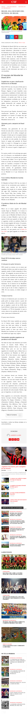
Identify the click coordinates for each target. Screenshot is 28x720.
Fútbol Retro (6, 571)
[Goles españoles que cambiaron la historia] (14, 634)
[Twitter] (12, 37)
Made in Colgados (7, 464)
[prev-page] (2, 712)
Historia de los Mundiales (16, 511)
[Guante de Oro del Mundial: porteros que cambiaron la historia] (5, 537)
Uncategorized (11, 6)
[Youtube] (18, 439)
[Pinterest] (16, 37)
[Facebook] (7, 37)
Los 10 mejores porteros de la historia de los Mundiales (17, 672)
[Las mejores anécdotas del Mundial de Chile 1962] (5, 704)
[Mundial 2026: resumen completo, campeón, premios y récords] (5, 514)
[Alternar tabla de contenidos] (19, 415)
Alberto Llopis (22, 42)
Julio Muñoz (3, 470)
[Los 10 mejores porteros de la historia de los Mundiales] (5, 672)
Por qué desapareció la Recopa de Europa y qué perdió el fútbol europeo (14, 598)
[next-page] (5, 712)
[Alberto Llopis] (8, 435)
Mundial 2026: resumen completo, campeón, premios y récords (16, 514)
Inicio (3, 6)
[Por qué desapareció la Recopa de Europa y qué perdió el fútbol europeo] (14, 585)
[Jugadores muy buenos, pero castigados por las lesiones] (14, 456)
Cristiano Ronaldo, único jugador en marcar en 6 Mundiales (17, 530)
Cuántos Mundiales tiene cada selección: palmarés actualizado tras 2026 (17, 522)
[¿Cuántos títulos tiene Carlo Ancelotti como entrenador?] (5, 501)
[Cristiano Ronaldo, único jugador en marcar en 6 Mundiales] (5, 529)
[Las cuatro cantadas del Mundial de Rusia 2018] (5, 494)
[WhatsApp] (20, 37)
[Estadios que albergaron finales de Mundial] (5, 545)
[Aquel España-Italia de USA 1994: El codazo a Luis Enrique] (5, 693)
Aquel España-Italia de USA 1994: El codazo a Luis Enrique (17, 694)
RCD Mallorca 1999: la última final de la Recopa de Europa (12, 573)
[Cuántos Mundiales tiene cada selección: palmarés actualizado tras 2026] (5, 522)
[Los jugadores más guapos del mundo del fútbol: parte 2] (5, 487)
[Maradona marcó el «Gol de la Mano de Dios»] (5, 682)
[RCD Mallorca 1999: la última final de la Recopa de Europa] (14, 562)
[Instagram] (12, 439)
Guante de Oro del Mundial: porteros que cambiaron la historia (18, 537)
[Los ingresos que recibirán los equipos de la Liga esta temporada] (5, 480)
